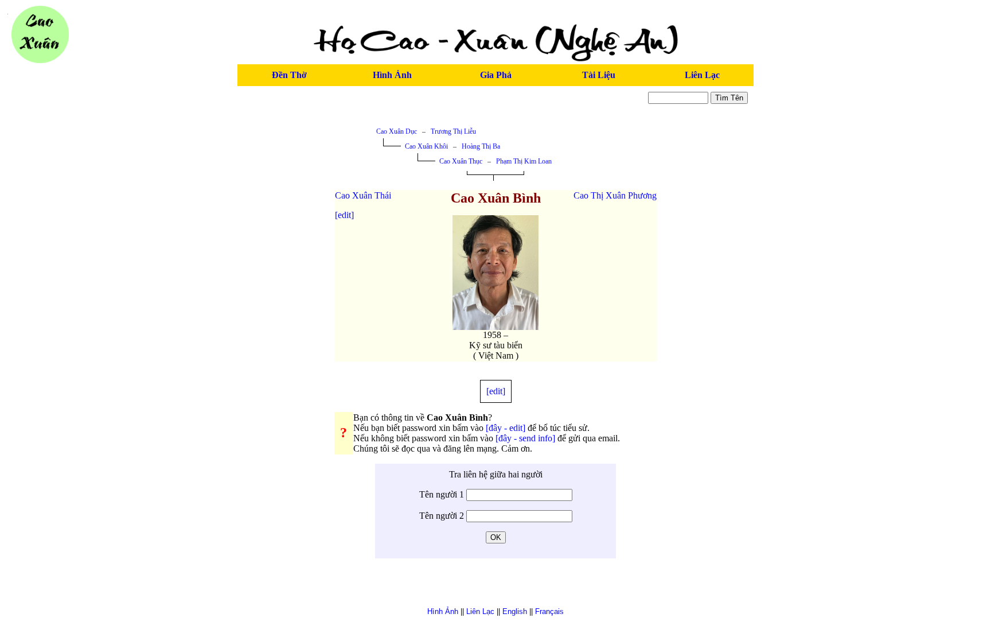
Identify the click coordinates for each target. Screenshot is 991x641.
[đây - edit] (505, 428)
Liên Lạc (702, 75)
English (514, 611)
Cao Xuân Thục (460, 161)
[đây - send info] (525, 438)
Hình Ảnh (392, 75)
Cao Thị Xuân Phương (615, 195)
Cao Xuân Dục (396, 131)
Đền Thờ (289, 75)
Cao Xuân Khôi (426, 146)
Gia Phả (496, 75)
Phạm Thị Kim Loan (524, 161)
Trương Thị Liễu (453, 131)
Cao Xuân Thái (363, 195)
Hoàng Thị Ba (481, 146)
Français (549, 611)
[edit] (344, 215)
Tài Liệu (598, 75)
